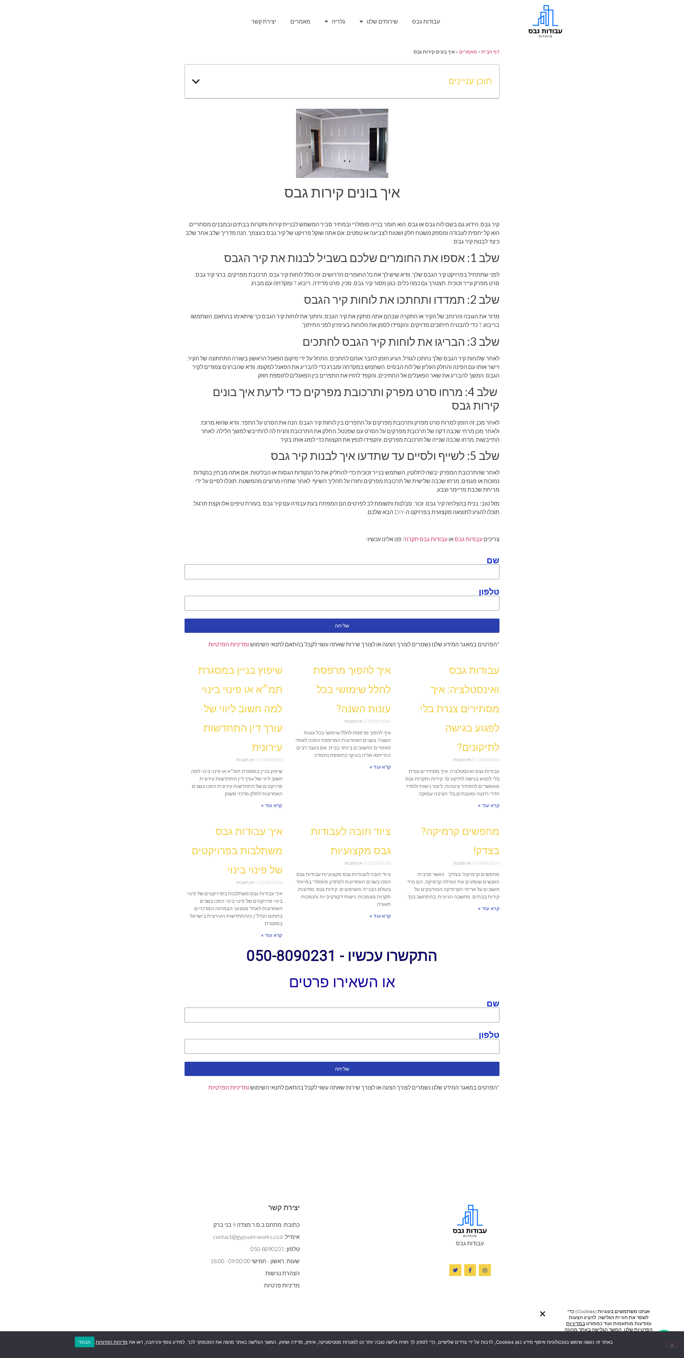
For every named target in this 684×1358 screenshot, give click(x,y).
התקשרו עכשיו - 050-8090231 (342, 955)
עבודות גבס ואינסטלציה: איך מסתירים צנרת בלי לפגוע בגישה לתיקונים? (459, 708)
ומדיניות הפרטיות (228, 644)
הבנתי (84, 1342)
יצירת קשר (263, 21)
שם (493, 560)
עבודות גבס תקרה (426, 538)
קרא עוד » (488, 805)
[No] (673, 1344)
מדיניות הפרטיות (112, 1342)
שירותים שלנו (382, 21)
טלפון (489, 591)
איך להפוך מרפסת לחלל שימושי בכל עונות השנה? (352, 689)
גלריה (338, 21)
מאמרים (300, 21)
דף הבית (490, 52)
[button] (542, 1313)
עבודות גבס (426, 21)
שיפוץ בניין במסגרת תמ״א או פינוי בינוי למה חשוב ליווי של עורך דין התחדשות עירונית (240, 708)
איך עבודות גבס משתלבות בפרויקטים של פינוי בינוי (237, 850)
